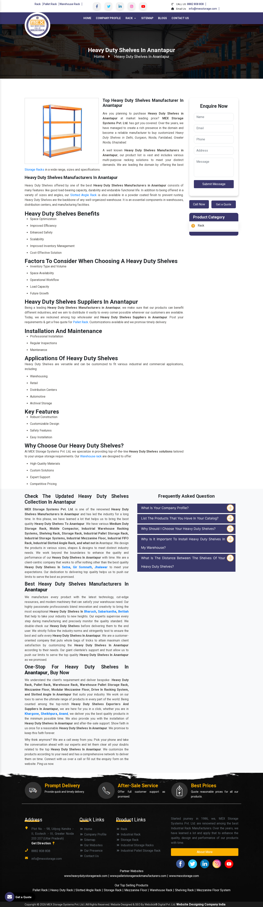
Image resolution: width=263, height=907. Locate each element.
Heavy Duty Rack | (62, 890)
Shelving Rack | (185, 890)
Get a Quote (223, 204)
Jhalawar (101, 567)
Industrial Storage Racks (137, 845)
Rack (38, 4)
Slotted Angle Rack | (89, 890)
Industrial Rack (130, 834)
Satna (66, 567)
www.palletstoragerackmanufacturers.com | (139, 876)
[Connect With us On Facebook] (97, 6)
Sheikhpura (49, 714)
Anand (63, 714)
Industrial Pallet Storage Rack (140, 850)
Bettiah (123, 611)
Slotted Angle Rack (83, 195)
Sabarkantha (107, 611)
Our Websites (93, 845)
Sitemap (147, 18)
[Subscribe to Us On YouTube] (143, 6)
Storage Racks (34, 169)
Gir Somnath (82, 567)
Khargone (32, 714)
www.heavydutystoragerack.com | (87, 876)
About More (205, 852)
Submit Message (213, 184)
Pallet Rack (50, 4)
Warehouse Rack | (162, 890)
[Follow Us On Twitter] (108, 6)
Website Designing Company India (200, 904)
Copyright (30, 904)
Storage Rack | (113, 890)
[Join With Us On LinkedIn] (120, 6)
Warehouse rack (91, 456)
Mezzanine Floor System (213, 890)
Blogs (162, 18)
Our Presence (93, 850)
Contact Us (180, 18)
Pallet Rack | (41, 890)
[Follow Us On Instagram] (131, 6)
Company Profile (108, 18)
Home (87, 18)
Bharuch (90, 611)
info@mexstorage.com (203, 8)
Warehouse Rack (69, 4)
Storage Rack (129, 840)
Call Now (199, 204)
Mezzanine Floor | (136, 890)
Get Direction (41, 843)
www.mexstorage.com (184, 876)
